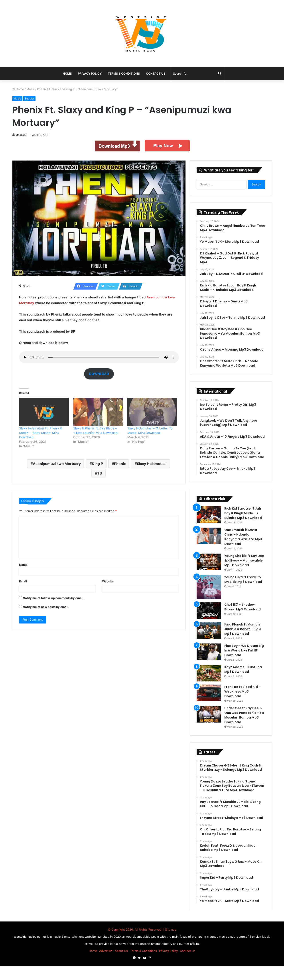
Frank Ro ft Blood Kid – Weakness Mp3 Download (242, 691)
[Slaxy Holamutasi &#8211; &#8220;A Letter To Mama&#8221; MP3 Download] (152, 412)
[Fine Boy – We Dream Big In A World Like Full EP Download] (209, 651)
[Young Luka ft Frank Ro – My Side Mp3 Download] (209, 587)
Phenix (120, 463)
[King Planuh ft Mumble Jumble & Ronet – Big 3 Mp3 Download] (209, 630)
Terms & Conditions (124, 73)
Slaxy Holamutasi (151, 463)
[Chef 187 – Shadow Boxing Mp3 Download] (209, 610)
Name (23, 564)
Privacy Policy (90, 73)
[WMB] (142, 33)
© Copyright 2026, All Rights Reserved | (136, 929)
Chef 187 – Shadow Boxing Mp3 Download (242, 607)
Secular (29, 98)
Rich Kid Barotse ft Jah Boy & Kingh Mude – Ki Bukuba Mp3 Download (243, 513)
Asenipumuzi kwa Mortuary (57, 463)
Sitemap (170, 929)
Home (19, 89)
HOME (67, 73)
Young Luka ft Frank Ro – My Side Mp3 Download (244, 579)
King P (97, 463)
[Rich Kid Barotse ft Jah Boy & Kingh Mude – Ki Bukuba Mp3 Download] (209, 514)
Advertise (105, 951)
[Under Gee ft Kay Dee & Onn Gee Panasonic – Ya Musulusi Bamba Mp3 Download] (209, 714)
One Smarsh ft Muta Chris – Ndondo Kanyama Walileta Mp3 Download (243, 537)
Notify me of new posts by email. (46, 607)
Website (108, 581)
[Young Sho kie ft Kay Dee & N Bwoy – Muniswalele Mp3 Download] (209, 562)
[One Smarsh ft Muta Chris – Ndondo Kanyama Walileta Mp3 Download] (209, 536)
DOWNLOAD (99, 374)
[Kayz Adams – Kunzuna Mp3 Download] (209, 673)
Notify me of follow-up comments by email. (53, 598)
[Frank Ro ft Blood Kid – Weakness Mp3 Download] (209, 693)
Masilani (21, 135)
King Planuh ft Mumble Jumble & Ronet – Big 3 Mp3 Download (242, 629)
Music (30, 89)
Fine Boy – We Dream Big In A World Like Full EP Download (244, 650)
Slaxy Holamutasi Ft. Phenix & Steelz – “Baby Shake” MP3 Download (40, 432)
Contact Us (155, 73)
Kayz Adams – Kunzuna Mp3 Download (243, 669)
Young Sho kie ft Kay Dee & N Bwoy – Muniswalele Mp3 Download (244, 560)
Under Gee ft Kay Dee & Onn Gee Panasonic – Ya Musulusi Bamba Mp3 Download (244, 715)
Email (23, 581)
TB (99, 473)
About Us (121, 951)
